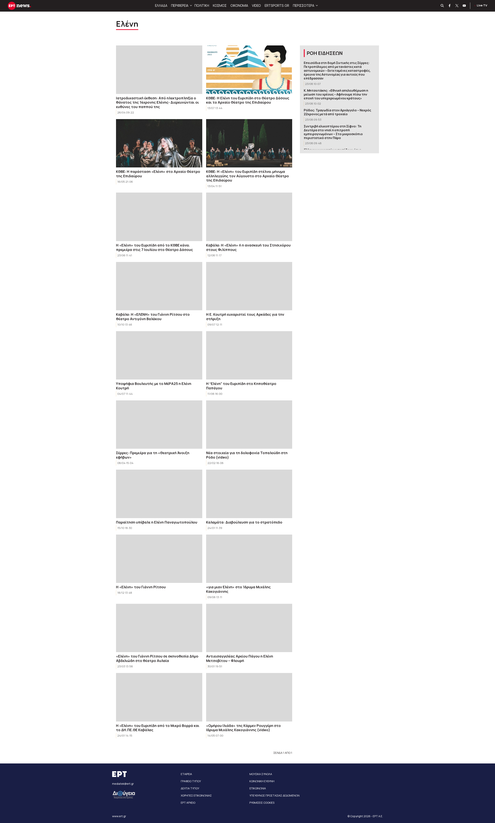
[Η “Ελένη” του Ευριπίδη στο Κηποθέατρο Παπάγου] (249, 355)
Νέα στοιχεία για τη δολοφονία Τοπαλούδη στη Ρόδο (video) (247, 455)
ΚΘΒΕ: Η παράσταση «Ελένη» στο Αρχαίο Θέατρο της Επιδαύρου (158, 173)
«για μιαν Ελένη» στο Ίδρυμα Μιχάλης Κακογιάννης (238, 589)
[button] (190, 5)
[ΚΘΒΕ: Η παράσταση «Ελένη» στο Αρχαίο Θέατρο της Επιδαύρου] (159, 143)
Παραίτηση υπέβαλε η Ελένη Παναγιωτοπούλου (156, 522)
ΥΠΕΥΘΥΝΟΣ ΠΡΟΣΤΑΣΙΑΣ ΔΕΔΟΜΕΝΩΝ (274, 795)
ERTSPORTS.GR (277, 5)
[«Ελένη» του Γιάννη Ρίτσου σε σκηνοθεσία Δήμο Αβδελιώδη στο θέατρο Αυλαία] (159, 628)
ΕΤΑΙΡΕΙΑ (186, 774)
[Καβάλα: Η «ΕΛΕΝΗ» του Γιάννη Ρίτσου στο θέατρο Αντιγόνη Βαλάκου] (159, 286)
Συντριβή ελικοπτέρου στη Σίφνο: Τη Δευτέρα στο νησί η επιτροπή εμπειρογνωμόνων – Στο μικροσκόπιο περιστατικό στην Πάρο (333, 132)
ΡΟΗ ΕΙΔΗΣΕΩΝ (325, 53)
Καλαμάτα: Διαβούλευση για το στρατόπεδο (244, 522)
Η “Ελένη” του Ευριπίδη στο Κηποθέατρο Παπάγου (241, 385)
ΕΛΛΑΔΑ (161, 5)
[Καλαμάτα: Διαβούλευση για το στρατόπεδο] (249, 494)
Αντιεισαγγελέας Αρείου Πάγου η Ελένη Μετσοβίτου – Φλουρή (239, 658)
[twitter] (457, 6)
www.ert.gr (119, 816)
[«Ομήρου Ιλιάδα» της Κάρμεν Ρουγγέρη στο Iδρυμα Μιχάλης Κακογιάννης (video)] (249, 697)
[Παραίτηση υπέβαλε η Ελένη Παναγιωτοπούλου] (159, 494)
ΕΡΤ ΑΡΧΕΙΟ (188, 802)
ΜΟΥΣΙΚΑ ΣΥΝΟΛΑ (260, 774)
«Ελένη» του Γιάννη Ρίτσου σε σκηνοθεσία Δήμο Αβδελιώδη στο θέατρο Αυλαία (157, 658)
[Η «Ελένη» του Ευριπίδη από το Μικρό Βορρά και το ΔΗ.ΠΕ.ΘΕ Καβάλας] (159, 697)
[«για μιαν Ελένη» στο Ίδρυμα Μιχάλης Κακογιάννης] (249, 559)
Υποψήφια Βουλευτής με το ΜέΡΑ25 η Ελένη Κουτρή (153, 385)
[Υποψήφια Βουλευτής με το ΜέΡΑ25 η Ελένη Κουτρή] (159, 355)
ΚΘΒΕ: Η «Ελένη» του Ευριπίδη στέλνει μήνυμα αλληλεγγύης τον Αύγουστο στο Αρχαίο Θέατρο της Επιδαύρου (247, 176)
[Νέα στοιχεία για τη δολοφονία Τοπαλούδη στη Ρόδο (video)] (249, 424)
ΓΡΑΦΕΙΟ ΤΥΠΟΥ (191, 781)
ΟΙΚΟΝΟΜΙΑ (239, 5)
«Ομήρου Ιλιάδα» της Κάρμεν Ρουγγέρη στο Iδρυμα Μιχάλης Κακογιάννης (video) (243, 727)
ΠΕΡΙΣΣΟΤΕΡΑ (303, 5)
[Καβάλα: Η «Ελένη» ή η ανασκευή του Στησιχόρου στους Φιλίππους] (249, 217)
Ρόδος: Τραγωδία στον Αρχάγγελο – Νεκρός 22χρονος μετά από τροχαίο (337, 112)
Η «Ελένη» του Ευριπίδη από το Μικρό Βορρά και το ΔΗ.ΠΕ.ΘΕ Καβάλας (157, 727)
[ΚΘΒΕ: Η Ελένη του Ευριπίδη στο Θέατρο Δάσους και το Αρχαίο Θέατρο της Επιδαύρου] (249, 69)
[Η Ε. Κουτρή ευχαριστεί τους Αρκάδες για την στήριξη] (249, 286)
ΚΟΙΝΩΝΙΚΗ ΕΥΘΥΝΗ (261, 781)
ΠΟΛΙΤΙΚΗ (202, 5)
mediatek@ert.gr (123, 783)
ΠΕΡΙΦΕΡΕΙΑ (179, 5)
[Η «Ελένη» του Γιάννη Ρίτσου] (159, 559)
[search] (442, 6)
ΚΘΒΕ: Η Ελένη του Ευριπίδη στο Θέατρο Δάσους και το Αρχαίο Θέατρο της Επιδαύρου (247, 100)
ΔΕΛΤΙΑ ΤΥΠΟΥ (190, 788)
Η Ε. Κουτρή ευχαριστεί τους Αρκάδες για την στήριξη (245, 316)
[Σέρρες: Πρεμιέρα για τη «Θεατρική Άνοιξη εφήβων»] (159, 424)
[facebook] (449, 6)
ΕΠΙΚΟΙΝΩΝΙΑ (257, 788)
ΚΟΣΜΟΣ (220, 5)
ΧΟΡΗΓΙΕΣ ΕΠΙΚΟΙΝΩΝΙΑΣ (196, 795)
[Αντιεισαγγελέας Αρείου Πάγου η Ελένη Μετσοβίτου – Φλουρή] (249, 628)
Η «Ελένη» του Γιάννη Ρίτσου (141, 587)
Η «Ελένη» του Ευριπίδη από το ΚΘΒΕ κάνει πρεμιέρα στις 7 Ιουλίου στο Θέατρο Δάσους (154, 247)
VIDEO (256, 5)
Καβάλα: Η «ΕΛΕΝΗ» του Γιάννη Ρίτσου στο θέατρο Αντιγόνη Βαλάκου (153, 316)
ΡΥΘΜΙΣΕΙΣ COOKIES (261, 802)
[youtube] (464, 6)
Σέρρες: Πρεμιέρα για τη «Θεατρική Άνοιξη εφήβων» (152, 455)
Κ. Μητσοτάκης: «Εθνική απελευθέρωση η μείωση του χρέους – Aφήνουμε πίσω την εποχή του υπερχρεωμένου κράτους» (336, 94)
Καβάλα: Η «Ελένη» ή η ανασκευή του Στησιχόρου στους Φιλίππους (248, 247)
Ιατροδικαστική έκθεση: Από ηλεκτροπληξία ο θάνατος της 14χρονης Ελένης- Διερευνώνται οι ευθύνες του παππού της (157, 102)
